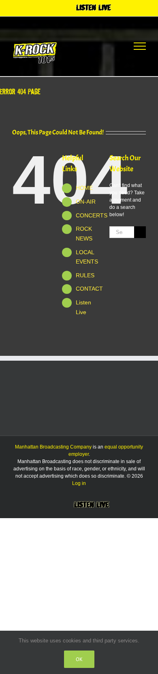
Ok (79, 659)
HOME (84, 188)
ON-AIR (86, 201)
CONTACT (89, 288)
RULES (85, 275)
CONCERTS (91, 215)
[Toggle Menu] (140, 46)
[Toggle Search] (110, 46)
